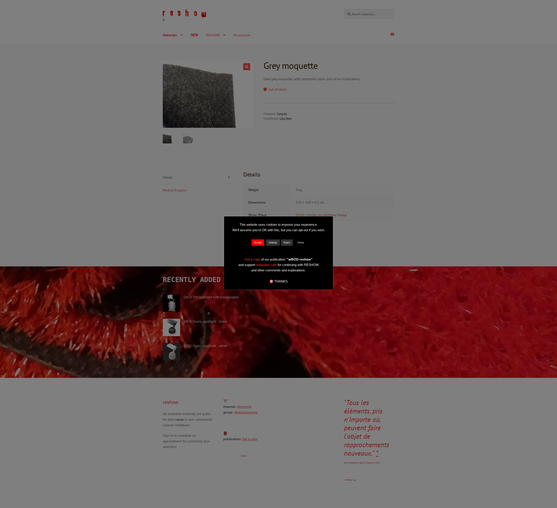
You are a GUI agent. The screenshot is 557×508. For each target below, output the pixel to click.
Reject (287, 242)
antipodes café (267, 265)
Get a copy (252, 259)
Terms (300, 242)
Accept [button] (258, 242)
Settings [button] (273, 242)
